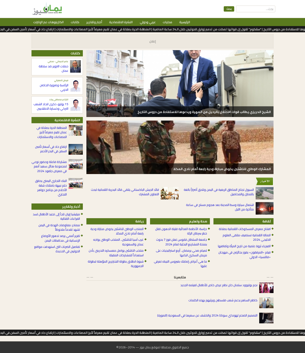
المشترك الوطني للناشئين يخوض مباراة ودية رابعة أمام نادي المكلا (222, 169)
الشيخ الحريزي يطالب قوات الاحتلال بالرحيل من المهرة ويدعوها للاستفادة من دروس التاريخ (204, 112)
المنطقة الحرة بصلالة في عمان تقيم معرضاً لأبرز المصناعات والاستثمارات (51, 132)
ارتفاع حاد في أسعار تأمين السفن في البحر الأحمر (51, 149)
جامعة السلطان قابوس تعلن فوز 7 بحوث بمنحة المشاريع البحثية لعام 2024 (181, 242)
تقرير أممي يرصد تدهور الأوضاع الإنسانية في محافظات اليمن (60, 238)
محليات (167, 22)
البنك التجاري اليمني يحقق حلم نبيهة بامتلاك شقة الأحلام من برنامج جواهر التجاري (51, 187)
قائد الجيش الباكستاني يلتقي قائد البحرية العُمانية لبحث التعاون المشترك (125, 192)
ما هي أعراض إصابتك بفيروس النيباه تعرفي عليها (180, 264)
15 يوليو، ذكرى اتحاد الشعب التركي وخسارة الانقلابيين (50, 106)
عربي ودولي (148, 22)
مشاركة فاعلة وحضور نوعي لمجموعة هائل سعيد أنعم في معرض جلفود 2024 (49, 166)
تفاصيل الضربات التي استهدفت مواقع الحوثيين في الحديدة (57, 249)
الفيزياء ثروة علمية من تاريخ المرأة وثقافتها (244, 246)
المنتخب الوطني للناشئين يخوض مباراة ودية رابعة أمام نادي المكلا (117, 231)
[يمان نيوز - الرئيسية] (46, 9)
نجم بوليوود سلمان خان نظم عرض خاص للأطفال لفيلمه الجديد (218, 285)
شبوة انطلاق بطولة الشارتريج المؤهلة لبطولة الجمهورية (116, 264)
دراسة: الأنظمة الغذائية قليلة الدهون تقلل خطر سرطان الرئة (181, 231)
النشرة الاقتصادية (121, 22)
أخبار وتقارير (94, 22)
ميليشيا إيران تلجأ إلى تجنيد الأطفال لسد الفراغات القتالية (56, 216)
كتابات (75, 22)
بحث (229, 8)
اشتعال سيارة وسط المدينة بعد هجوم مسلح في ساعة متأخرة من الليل (220, 207)
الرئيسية (184, 22)
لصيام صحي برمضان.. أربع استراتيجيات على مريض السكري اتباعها (181, 253)
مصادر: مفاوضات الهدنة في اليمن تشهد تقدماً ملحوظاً (59, 227)
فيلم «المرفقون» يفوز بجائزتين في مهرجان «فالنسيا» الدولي (244, 255)
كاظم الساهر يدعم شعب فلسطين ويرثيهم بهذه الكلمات (222, 300)
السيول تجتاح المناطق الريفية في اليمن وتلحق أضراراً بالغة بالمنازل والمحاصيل (219, 192)
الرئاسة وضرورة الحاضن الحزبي (54, 87)
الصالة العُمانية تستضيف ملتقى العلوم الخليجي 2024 (247, 237)
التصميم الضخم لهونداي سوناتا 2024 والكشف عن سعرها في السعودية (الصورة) (207, 315)
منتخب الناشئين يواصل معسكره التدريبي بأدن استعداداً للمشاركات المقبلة (116, 253)
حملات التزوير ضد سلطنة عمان (53, 69)
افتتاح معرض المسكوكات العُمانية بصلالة (245, 229)
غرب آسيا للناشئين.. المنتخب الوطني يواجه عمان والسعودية (118, 242)
